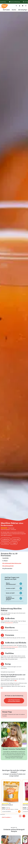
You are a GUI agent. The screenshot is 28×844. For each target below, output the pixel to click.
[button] (19, 811)
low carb (16, 539)
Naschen (14, 9)
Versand (8, 809)
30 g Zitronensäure (7, 568)
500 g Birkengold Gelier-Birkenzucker (11, 563)
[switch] (25, 842)
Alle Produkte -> (6, 817)
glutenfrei (6, 539)
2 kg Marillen (5, 558)
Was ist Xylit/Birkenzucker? (11, 583)
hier (16, 680)
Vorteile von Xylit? (10, 588)
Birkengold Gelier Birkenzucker (10, 647)
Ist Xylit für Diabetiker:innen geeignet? (10, 598)
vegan (14, 543)
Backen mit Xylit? (10, 593)
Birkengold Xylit (9, 622)
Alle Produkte (6, 9)
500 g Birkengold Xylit (8, 566)
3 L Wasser (5, 560)
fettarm (5, 543)
